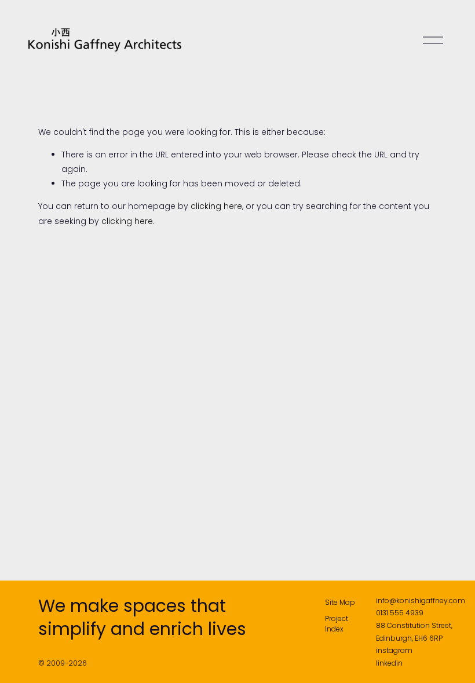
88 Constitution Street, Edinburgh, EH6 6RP (414, 631)
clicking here (216, 206)
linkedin (389, 663)
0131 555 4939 (399, 613)
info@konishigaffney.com (420, 600)
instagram (394, 650)
